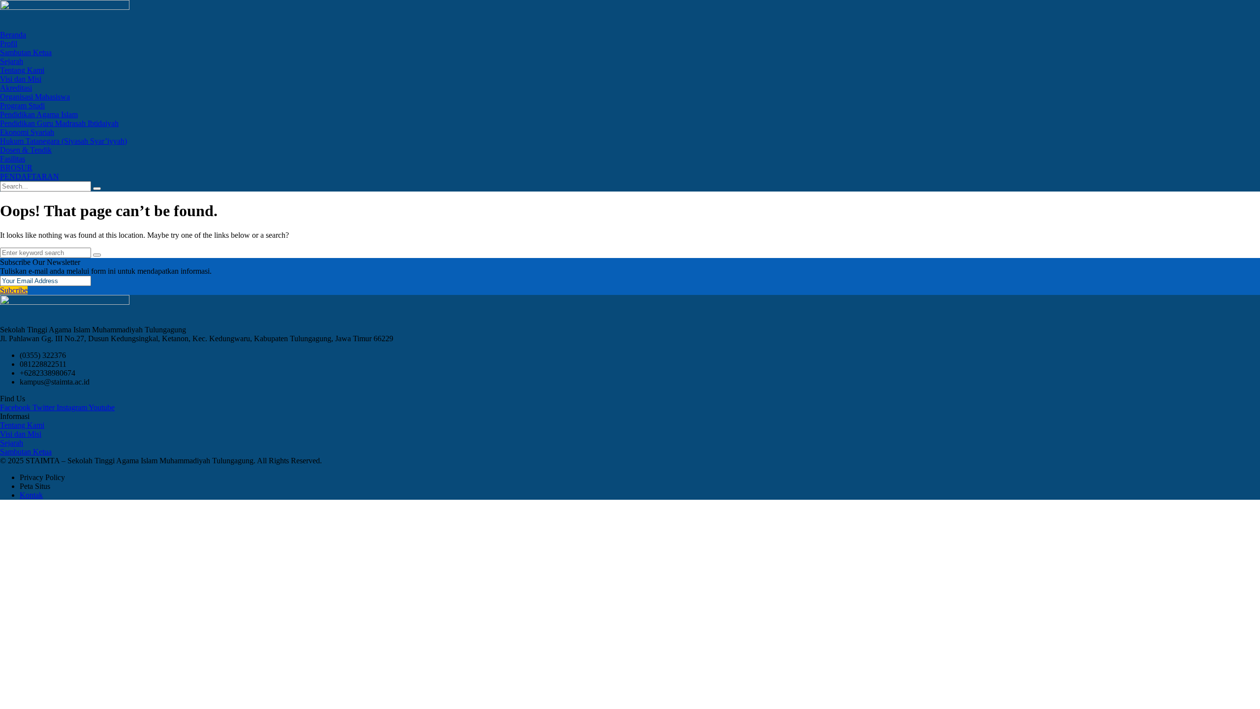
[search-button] (97, 188)
